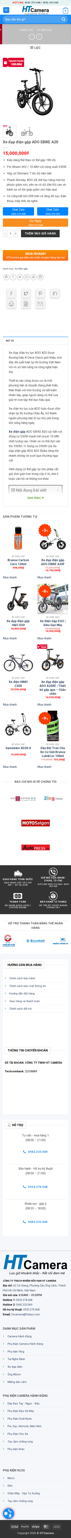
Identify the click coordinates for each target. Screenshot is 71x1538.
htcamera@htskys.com (26, 1314)
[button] (6, 10)
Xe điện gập (44, 30)
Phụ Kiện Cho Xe (18, 1434)
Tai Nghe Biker (16, 1359)
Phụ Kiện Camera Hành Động (25, 1344)
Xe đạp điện (15, 1366)
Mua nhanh (10, 577)
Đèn (10, 1485)
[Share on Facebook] (11, 293)
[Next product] (32, 37)
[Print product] (11, 303)
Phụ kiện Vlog (16, 1351)
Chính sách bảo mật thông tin (27, 986)
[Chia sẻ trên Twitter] (20, 277)
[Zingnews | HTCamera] (53, 798)
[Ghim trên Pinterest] (33, 277)
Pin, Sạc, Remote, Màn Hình (24, 1426)
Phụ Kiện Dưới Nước (20, 1418)
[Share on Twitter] (25, 293)
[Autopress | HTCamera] (36, 847)
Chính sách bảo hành (22, 978)
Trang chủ (26, 30)
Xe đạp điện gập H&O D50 (18, 622)
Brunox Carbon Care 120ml (18, 561)
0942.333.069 (24, 1304)
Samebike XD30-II (18, 748)
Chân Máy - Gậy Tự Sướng (24, 1493)
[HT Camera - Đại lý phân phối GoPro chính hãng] (35, 10)
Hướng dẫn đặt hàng (22, 993)
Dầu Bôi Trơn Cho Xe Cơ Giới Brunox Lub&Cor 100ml (52, 749)
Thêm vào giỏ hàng (40, 233)
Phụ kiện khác (16, 1449)
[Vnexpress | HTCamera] (23, 798)
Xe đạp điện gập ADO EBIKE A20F (53, 561)
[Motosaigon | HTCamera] (36, 823)
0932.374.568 (24, 1300)
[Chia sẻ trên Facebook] (13, 277)
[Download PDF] (25, 303)
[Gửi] (63, 19)
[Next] (62, 90)
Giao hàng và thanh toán (24, 1001)
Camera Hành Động (20, 1336)
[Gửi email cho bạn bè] (27, 277)
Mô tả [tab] (10, 340)
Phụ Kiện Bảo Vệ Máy (21, 1411)
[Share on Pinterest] (40, 293)
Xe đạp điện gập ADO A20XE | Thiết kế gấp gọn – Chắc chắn (53, 683)
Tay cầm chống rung (20, 1441)
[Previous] (8, 90)
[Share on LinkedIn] (54, 293)
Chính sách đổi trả (20, 1008)
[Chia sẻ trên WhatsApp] (6, 277)
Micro (11, 1478)
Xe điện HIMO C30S (18, 683)
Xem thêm (34, 498)
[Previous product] (39, 37)
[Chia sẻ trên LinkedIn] (40, 277)
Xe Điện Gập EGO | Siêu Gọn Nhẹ (53, 622)
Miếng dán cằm (17, 1382)
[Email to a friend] (40, 303)
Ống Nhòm (14, 1374)
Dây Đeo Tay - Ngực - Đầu (24, 1403)
